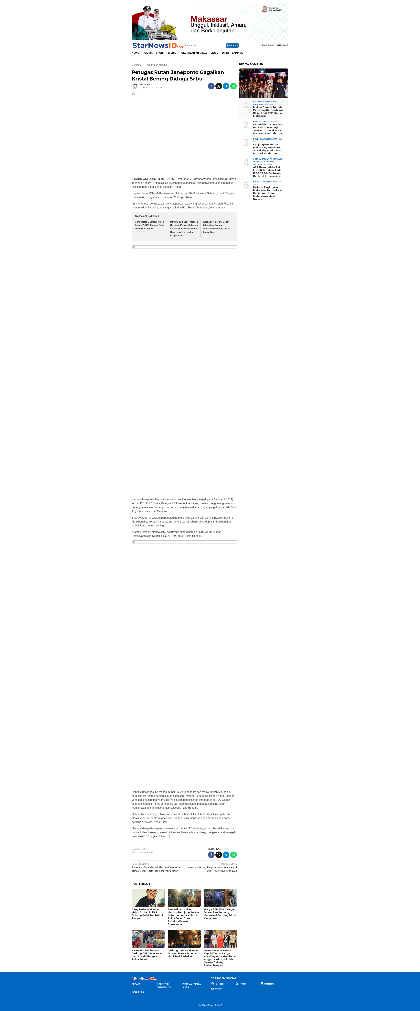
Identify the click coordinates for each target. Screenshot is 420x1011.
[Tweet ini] (218, 86)
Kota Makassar (261, 122)
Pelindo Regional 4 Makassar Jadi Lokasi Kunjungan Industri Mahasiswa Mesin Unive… (267, 193)
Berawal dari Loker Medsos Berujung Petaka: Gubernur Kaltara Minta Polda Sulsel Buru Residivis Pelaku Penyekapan (184, 229)
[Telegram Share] (226, 86)
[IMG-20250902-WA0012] (210, 21)
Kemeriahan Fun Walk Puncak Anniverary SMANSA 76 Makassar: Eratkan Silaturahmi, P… (268, 129)
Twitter (243, 984)
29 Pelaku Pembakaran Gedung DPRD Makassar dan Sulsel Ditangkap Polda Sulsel (147, 955)
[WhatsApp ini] (233, 86)
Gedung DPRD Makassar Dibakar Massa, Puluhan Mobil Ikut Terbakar (183, 953)
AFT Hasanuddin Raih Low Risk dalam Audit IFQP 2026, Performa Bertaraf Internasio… (267, 172)
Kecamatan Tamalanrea (265, 101)
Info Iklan (138, 992)
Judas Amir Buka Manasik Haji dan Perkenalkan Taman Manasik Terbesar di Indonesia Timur (156, 867)
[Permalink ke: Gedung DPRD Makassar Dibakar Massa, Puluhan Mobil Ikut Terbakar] (184, 939)
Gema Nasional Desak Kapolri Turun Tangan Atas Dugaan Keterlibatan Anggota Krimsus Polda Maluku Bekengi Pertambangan (220, 958)
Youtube (219, 989)
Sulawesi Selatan (268, 139)
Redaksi (136, 984)
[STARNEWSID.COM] (157, 45)
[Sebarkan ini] (211, 86)
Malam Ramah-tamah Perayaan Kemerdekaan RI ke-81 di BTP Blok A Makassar (269, 111)
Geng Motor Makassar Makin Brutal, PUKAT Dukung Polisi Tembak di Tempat (150, 225)
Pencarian (232, 45)
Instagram (269, 984)
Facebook (219, 984)
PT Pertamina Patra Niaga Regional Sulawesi (268, 161)
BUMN (256, 139)
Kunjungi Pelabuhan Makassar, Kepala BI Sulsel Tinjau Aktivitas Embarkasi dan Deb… (267, 149)
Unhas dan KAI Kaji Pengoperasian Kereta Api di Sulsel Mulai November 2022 (212, 867)
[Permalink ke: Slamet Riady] (135, 86)
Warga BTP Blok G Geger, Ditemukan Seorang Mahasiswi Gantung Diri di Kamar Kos (220, 914)
